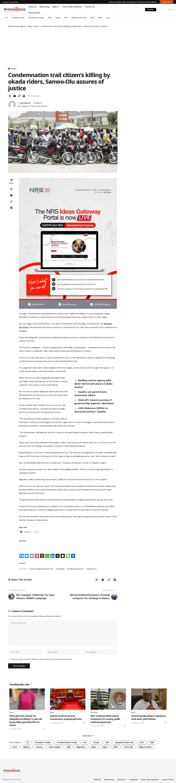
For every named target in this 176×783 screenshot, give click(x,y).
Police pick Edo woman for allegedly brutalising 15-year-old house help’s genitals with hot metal (25, 720)
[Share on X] (10, 96)
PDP (66, 18)
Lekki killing (60, 569)
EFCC (93, 18)
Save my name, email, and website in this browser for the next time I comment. (41, 659)
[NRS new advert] (68, 243)
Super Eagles (55, 747)
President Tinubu (18, 18)
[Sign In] (159, 9)
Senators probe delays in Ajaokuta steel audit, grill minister (148, 717)
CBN (68, 747)
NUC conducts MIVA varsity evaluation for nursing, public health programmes (105, 719)
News (13, 69)
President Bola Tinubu (36, 18)
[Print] (24, 96)
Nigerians (80, 747)
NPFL (116, 747)
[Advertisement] (63, 47)
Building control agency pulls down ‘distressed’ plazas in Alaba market (93, 384)
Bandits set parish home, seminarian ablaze (90, 393)
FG (7, 18)
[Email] (14, 96)
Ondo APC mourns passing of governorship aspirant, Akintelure (94, 401)
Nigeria (26, 747)
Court (108, 18)
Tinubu (58, 18)
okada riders (91, 569)
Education (94, 712)
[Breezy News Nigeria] (11, 771)
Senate (39, 747)
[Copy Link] (19, 96)
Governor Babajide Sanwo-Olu (41, 569)
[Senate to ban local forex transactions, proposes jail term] (67, 699)
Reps (93, 747)
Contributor (25, 103)
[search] (165, 9)
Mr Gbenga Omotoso (76, 569)
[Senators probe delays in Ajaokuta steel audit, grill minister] (149, 699)
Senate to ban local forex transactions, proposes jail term (66, 717)
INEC (100, 18)
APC (50, 18)
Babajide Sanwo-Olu (79, 18)
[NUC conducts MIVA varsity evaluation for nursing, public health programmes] (108, 699)
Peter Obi (128, 747)
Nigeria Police (145, 747)
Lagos (104, 747)
